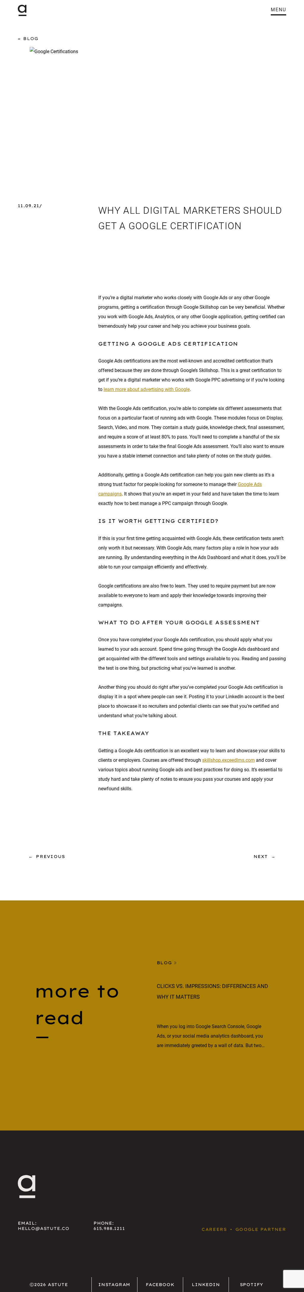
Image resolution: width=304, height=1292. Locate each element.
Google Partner (260, 1229)
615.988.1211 (109, 1228)
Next (261, 856)
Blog (30, 38)
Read (164, 1067)
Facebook (160, 1284)
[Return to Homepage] (22, 10)
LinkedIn (206, 1284)
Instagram (114, 1284)
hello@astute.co (43, 1228)
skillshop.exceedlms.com (228, 760)
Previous (50, 856)
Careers (214, 1229)
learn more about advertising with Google (147, 389)
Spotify (252, 1284)
